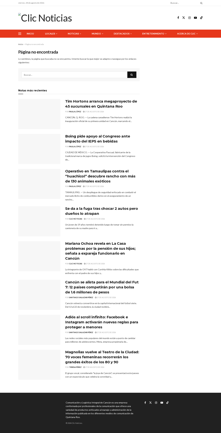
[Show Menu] (19, 34)
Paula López (75, 111)
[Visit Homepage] (45, 18)
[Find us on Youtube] (195, 18)
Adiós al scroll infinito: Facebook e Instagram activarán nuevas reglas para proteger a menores (101, 322)
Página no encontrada (34, 44)
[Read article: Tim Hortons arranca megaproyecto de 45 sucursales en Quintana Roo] (39, 114)
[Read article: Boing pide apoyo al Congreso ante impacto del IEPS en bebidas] (39, 149)
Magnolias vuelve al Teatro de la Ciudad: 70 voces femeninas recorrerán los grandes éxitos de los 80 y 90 (102, 357)
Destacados (121, 33)
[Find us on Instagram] (189, 18)
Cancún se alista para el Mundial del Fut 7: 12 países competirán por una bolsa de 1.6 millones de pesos (101, 287)
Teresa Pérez (75, 367)
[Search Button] (201, 3)
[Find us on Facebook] (178, 18)
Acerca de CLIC (186, 33)
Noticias (73, 33)
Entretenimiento (153, 33)
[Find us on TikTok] (201, 18)
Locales (50, 33)
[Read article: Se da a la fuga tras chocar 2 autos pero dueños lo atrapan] (39, 221)
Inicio (30, 33)
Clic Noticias (75, 219)
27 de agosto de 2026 (94, 111)
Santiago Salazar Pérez (81, 297)
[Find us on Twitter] (183, 18)
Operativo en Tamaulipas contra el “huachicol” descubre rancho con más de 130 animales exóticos (100, 176)
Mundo (96, 33)
